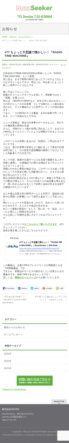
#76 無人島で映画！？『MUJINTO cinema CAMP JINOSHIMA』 (14, 300)
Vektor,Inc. (50, 435)
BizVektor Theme (34, 435)
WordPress (20, 435)
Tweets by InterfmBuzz (14, 389)
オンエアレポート (13, 334)
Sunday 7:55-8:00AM (37, 16)
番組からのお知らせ (14, 327)
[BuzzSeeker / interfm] (34, 9)
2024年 (8, 368)
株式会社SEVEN (30, 431)
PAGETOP (59, 401)
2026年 (8, 353)
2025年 (8, 361)
